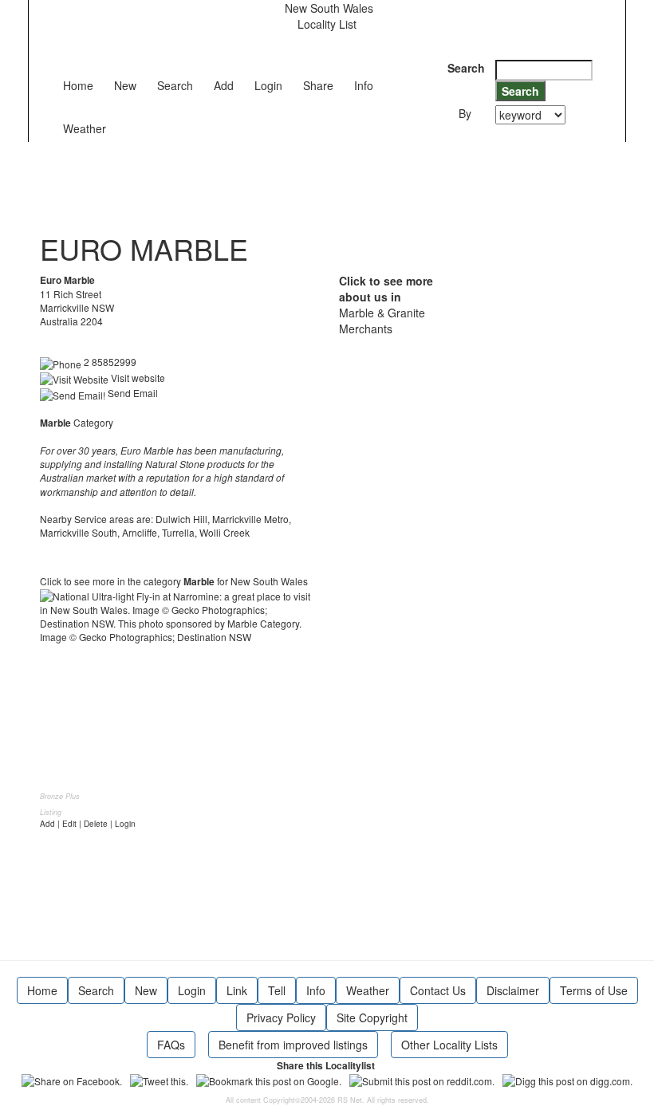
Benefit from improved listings (293, 1045)
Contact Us (438, 990)
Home (78, 85)
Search (175, 85)
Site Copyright (372, 1017)
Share (318, 85)
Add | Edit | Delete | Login (88, 823)
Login (268, 85)
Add (224, 85)
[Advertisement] (330, 178)
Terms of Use (594, 990)
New (125, 85)
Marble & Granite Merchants (382, 321)
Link (237, 990)
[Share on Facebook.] (72, 1079)
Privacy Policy (281, 1017)
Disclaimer (513, 990)
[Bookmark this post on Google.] (268, 1079)
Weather (84, 128)
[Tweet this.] (159, 1079)
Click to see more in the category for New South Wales (174, 581)
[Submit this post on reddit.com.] (421, 1079)
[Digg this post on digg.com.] (567, 1079)
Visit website (136, 377)
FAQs (171, 1045)
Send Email (131, 392)
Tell (277, 990)
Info (363, 85)
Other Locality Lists (449, 1045)
